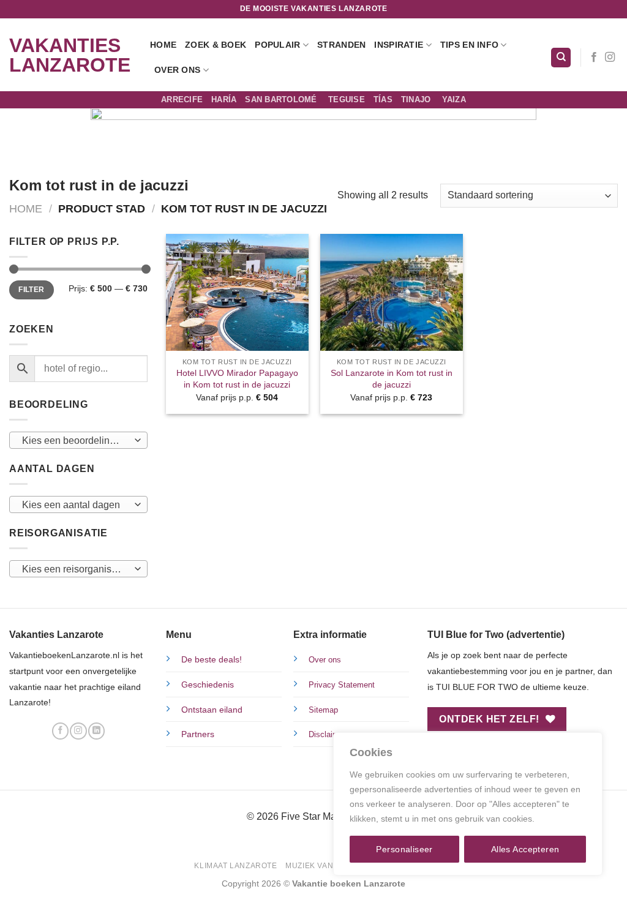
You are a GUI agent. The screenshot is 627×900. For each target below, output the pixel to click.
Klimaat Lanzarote (235, 865)
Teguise (346, 99)
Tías (383, 99)
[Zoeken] (561, 58)
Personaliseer (404, 849)
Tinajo (417, 99)
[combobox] (78, 440)
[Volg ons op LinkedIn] (96, 731)
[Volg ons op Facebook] (594, 57)
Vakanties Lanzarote (69, 55)
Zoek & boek (215, 45)
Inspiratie (398, 45)
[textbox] (75, 440)
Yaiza (454, 99)
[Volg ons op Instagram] (610, 57)
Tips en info (469, 45)
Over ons (177, 70)
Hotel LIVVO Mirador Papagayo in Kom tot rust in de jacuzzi (237, 378)
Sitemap (323, 709)
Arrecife (182, 99)
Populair (277, 45)
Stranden (341, 45)
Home (163, 45)
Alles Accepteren (525, 849)
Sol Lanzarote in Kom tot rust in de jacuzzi (391, 378)
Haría (223, 99)
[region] (468, 804)
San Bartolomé (282, 99)
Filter (31, 289)
